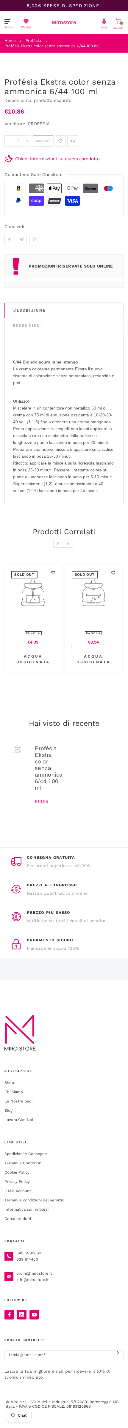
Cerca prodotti (17, 1218)
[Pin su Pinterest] (34, 239)
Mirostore (64, 22)
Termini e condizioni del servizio (34, 1200)
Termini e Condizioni (23, 1163)
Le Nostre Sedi (18, 1101)
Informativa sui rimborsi (26, 1209)
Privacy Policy (17, 1181)
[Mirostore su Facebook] (9, 1314)
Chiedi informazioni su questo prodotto (57, 158)
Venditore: (15, 123)
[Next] (68, 544)
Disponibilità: (19, 100)
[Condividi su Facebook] (9, 239)
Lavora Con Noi (18, 1119)
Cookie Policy (16, 1172)
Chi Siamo (13, 1092)
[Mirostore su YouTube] (34, 1314)
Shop (9, 1082)
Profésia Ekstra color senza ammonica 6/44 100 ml (51, 46)
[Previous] (58, 544)
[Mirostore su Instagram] (21, 1314)
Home (10, 40)
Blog (8, 1110)
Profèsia (33, 40)
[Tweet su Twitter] (21, 239)
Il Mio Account (17, 1191)
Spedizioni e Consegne (25, 1153)
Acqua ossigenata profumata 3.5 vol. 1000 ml (56, 659)
